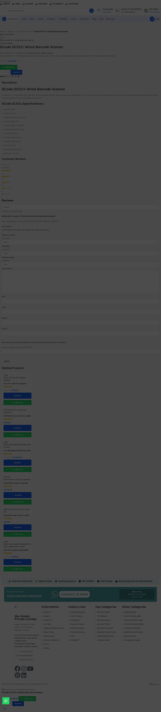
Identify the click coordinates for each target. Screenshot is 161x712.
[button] (5, 700)
